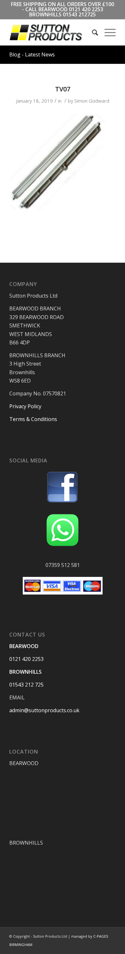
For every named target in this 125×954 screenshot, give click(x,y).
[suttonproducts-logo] (51, 32)
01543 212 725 (26, 684)
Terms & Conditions (33, 419)
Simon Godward (91, 100)
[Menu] (107, 32)
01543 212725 (79, 14)
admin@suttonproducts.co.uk (44, 710)
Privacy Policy (25, 406)
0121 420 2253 (86, 9)
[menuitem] (92, 32)
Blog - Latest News (32, 54)
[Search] (92, 32)
